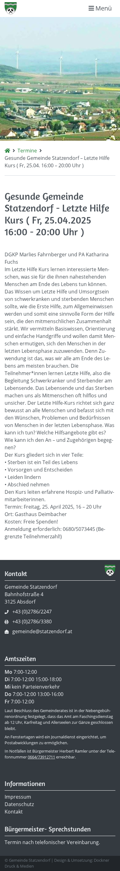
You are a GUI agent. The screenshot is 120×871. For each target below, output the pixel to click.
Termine (27, 150)
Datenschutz (19, 804)
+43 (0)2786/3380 (32, 621)
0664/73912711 (41, 757)
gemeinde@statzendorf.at (42, 631)
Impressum (18, 796)
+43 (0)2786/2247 (32, 611)
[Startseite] (7, 150)
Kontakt (14, 811)
